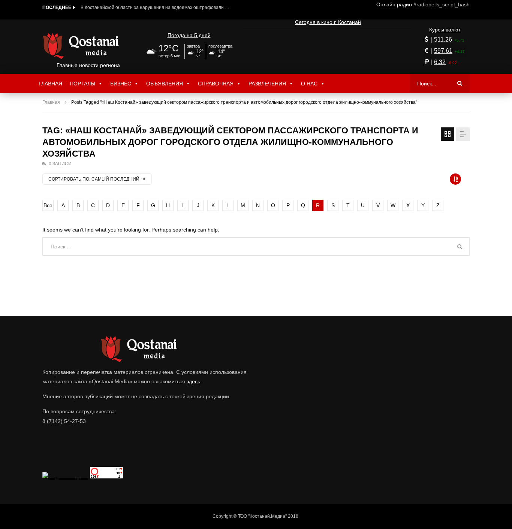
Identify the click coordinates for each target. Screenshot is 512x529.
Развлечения (267, 84)
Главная (50, 84)
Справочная (216, 84)
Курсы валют (445, 30)
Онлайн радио (394, 4)
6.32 (440, 62)
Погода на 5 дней (189, 35)
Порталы (82, 84)
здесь (193, 381)
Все (47, 205)
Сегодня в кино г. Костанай (328, 22)
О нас (309, 84)
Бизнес (120, 84)
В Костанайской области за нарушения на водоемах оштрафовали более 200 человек (156, 7)
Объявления (164, 84)
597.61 (443, 51)
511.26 (443, 39)
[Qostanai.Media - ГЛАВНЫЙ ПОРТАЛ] (88, 46)
